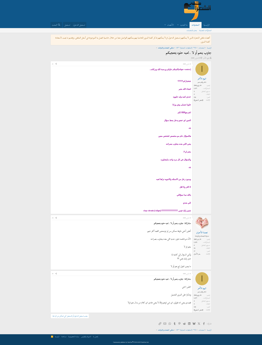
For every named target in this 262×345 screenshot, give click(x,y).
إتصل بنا (95, 336)
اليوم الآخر (206, 58)
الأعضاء (170, 25)
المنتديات (196, 25)
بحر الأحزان (197, 254)
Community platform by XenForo (131, 342)
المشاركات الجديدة (205, 30)
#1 (52, 64)
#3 (52, 273)
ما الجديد (183, 25)
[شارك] (56, 64)
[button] (178, 25)
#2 (52, 217)
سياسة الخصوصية (73, 336)
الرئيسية (206, 25)
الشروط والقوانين (86, 336)
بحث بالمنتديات (192, 30)
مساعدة (63, 336)
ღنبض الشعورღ (198, 100)
